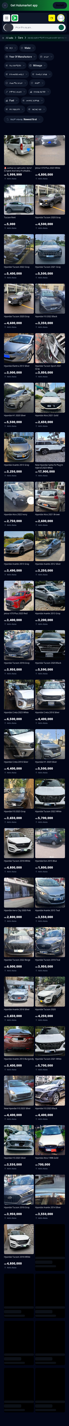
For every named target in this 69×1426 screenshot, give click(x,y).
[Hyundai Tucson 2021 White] (50, 1049)
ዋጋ (11, 48)
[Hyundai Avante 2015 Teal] (50, 901)
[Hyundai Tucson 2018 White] (19, 851)
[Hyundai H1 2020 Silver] (19, 406)
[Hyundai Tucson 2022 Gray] (19, 257)
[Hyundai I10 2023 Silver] (19, 1148)
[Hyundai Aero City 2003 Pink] (19, 901)
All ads (9, 38)
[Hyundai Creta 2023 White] (19, 703)
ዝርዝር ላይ (36, 109)
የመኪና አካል (41, 74)
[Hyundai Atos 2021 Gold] (50, 406)
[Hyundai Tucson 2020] (50, 1000)
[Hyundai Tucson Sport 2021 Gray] (50, 356)
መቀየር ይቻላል (32, 100)
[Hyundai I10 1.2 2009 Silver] (19, 1396)
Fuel (11, 100)
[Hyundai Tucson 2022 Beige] (19, 950)
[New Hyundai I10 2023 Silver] (19, 1099)
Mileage (37, 65)
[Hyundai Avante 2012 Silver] (50, 554)
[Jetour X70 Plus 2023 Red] (19, 604)
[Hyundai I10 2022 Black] (50, 307)
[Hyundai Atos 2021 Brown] (50, 505)
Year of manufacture (20, 56)
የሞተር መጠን (15, 91)
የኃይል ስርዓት (40, 91)
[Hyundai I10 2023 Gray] (19, 802)
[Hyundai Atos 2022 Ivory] (19, 505)
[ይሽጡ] (51, 18)
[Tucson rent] (19, 208)
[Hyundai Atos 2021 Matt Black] (50, 1346)
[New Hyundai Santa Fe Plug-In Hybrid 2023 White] (50, 455)
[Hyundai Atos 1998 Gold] (50, 1148)
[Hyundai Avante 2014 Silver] (50, 1198)
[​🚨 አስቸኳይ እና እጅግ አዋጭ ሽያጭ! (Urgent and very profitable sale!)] (19, 158)
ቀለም (37, 83)
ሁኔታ (46, 56)
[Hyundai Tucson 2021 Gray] (50, 257)
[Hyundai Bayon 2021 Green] (19, 1346)
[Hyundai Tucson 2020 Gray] (50, 208)
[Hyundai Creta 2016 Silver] (50, 703)
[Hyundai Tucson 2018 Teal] (50, 950)
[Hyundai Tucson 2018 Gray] (19, 653)
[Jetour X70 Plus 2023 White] (50, 158)
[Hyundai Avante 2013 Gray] (19, 455)
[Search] (61, 27)
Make (27, 48)
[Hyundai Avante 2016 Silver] (19, 1000)
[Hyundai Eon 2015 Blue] (50, 851)
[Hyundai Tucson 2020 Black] (50, 653)
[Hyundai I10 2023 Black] (50, 1099)
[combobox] (39, 27)
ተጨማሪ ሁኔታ (16, 83)
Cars (20, 37)
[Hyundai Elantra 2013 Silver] (19, 356)
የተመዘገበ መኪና (16, 74)
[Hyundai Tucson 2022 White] (50, 802)
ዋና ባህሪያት (14, 109)
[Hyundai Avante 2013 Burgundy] (19, 1049)
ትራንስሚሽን (15, 65)
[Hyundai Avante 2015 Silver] (50, 1396)
